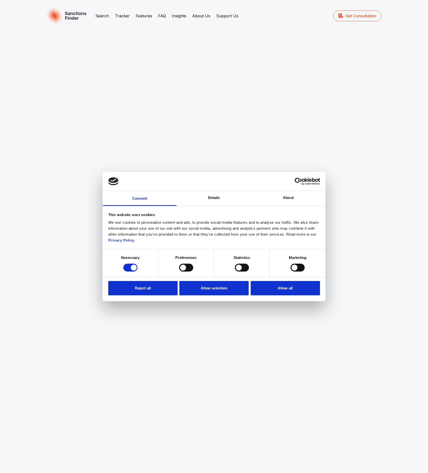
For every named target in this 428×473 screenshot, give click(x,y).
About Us (201, 15)
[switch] (186, 268)
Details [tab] (214, 197)
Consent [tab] (139, 198)
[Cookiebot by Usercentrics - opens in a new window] (298, 181)
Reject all (143, 288)
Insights (179, 15)
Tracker (122, 15)
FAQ (162, 15)
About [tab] (288, 197)
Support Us (227, 15)
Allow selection (214, 288)
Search (102, 15)
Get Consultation (360, 15)
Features (144, 15)
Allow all (285, 288)
